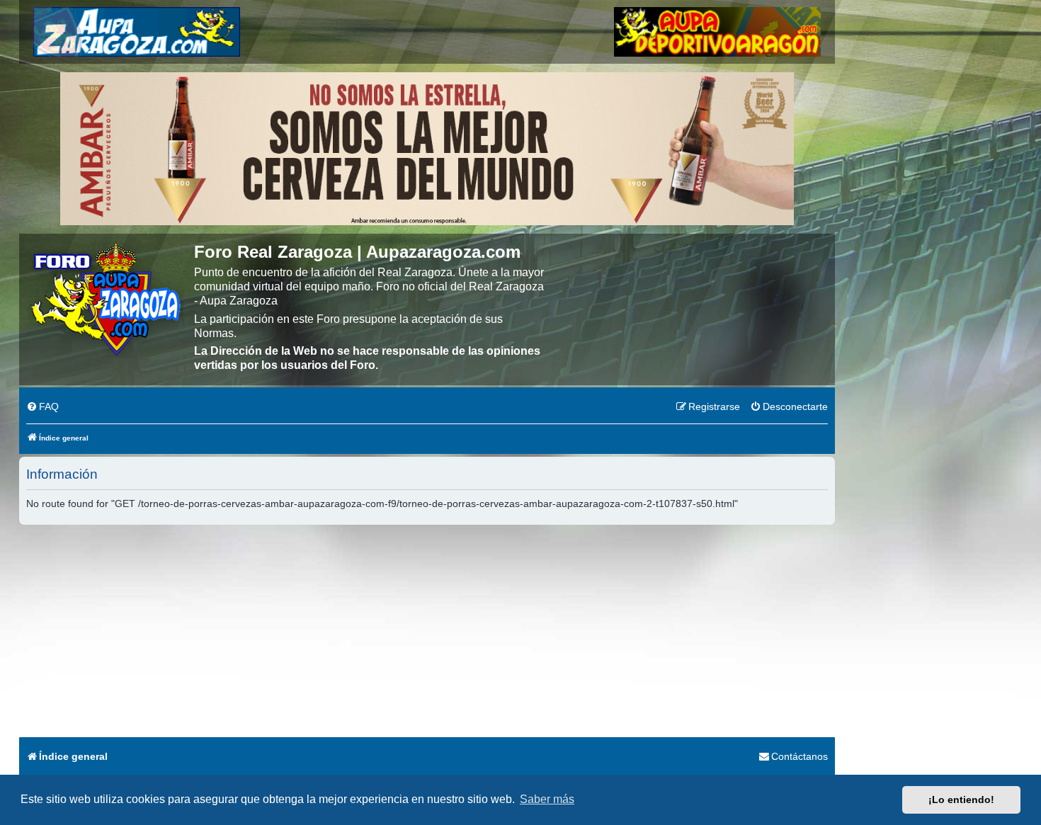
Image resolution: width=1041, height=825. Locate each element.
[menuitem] (42, 407)
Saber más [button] (547, 799)
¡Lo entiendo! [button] (961, 799)
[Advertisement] (427, 631)
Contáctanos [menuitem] (799, 756)
